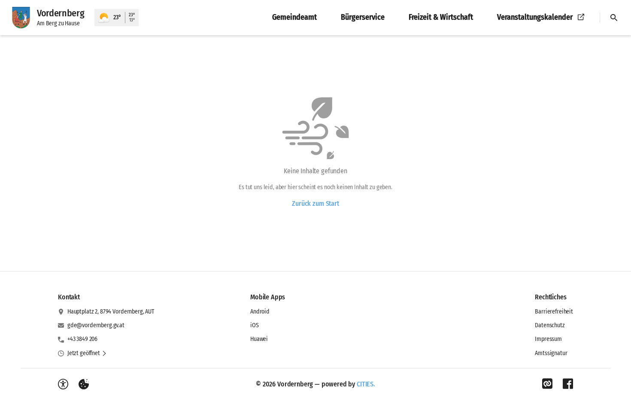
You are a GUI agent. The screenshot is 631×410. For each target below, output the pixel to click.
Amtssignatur (551, 353)
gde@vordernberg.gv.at (95, 325)
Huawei (259, 339)
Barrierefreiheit (554, 311)
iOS (254, 325)
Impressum (548, 339)
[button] (87, 353)
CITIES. (366, 384)
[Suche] (614, 17)
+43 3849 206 (82, 339)
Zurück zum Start (315, 203)
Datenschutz (549, 325)
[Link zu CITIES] (547, 384)
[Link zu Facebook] (568, 384)
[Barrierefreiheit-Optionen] (63, 384)
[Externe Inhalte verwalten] (84, 384)
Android (260, 311)
